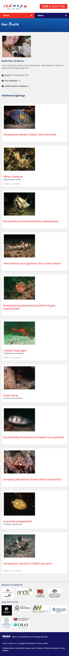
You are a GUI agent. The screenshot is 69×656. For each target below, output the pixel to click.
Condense (39, 648)
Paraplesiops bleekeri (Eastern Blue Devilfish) (29, 134)
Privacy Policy (42, 643)
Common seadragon (14, 350)
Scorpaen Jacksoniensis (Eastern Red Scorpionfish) (32, 479)
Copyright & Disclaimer (26, 643)
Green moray (10, 395)
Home (6, 15)
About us (12, 643)
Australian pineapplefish (17, 521)
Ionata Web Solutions (23, 648)
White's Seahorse (13, 176)
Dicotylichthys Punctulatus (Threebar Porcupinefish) (33, 437)
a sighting (53, 6)
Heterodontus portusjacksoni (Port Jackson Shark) (32, 263)
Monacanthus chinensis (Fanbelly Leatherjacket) (30, 221)
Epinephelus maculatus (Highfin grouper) (27, 563)
